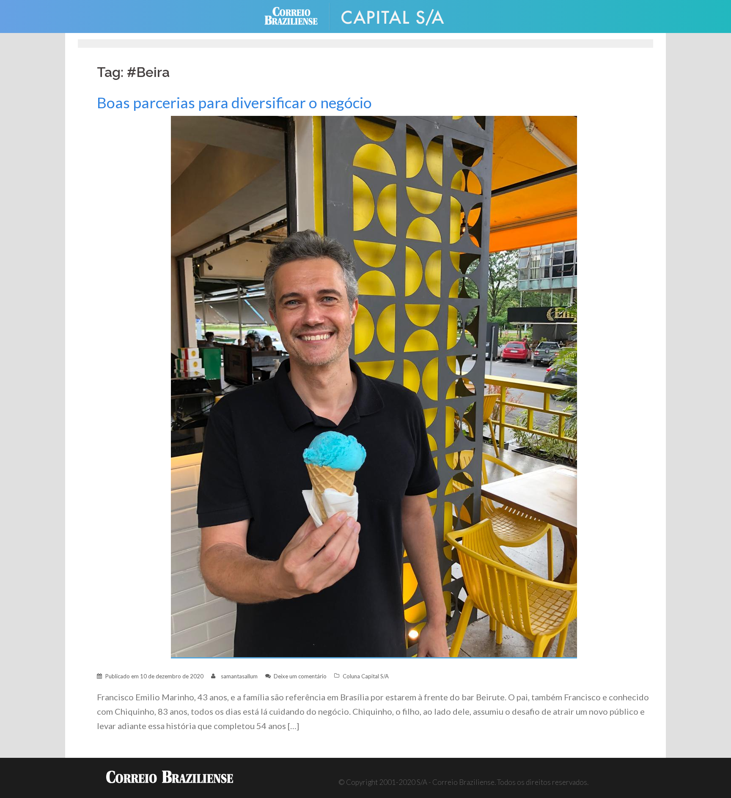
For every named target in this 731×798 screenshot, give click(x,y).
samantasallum (239, 676)
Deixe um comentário (300, 676)
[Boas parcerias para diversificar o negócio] (374, 386)
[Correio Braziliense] (297, 15)
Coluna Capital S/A (366, 676)
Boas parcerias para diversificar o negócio (234, 102)
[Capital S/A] (399, 15)
